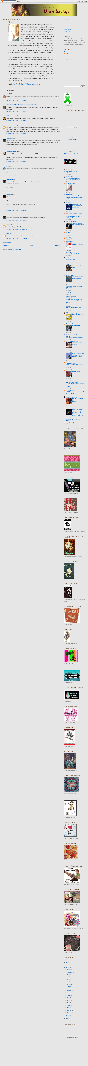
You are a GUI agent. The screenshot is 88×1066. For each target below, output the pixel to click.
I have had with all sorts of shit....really (78, 315)
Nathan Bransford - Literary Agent (73, 263)
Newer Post (6, 245)
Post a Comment (7, 242)
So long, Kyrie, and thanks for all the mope (74, 365)
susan (7, 233)
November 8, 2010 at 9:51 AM (16, 211)
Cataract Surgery (18, 84)
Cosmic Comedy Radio (78, 1050)
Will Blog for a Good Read (71, 154)
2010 (67, 967)
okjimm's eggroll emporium (73, 313)
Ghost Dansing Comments (72, 408)
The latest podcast (70, 234)
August (69, 995)
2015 (67, 960)
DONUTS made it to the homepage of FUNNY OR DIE (75, 392)
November (70, 972)
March (69, 1008)
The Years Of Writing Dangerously (74, 337)
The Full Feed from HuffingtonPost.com (71, 297)
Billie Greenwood (10, 116)
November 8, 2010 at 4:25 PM (16, 229)
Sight (10, 22)
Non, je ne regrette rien (72, 341)
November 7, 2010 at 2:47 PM (16, 147)
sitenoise (66, 54)
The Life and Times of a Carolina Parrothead (74, 214)
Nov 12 (71, 979)
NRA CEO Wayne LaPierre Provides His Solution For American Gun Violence (75, 385)
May (68, 1003)
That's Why (69, 238)
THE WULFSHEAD (71, 222)
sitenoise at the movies (71, 397)
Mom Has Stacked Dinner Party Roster (73, 308)
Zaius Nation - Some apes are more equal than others (73, 381)
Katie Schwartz (70, 390)
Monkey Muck (69, 242)
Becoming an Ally (76, 325)
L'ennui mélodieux (70, 363)
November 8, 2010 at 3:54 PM (16, 220)
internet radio (69, 1050)
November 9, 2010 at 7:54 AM (16, 238)
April (68, 1005)
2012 (67, 962)
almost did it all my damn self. (77, 343)
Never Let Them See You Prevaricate (75, 254)
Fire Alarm (75, 185)
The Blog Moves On (70, 259)
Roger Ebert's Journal (71, 423)
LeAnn (8, 93)
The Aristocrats (70, 203)
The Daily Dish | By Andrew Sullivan (73, 335)
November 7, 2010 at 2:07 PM (16, 134)
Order (34, 84)
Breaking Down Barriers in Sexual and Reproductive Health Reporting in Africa (74, 300)
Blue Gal (68, 232)
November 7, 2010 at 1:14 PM (16, 100)
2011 (67, 965)
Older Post (57, 245)
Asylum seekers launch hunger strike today (77, 277)
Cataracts (28, 84)
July (68, 998)
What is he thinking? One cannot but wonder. (78, 224)
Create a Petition (73, 139)
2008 (67, 1018)
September (70, 993)
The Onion (68, 306)
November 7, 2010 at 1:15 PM (16, 111)
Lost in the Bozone (70, 183)
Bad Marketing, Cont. (71, 173)
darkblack (9, 194)
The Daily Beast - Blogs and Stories (73, 419)
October (69, 990)
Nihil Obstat (69, 352)
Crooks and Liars (70, 177)
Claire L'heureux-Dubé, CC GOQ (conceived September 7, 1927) (78, 355)
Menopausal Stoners (71, 324)
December (70, 970)
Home (31, 245)
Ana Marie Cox (70, 293)
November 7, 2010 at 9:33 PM (16, 175)
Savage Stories (67, 29)
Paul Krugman (69, 258)
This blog (68, 289)
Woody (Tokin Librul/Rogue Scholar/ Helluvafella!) (19, 105)
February (69, 1010)
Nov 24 (71, 974)
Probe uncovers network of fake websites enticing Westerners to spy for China (74, 197)
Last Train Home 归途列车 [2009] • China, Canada (77, 400)
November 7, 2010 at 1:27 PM (16, 121)
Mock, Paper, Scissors (71, 171)
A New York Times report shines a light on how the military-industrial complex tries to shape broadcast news (78, 412)
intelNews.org (69, 194)
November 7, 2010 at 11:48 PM (17, 190)
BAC (7, 166)
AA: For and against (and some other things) (74, 286)
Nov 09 (71, 982)
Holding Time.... (76, 371)
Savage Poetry (67, 31)
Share (65, 22)
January (69, 1013)
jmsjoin (8, 224)
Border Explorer (70, 275)
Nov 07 (71, 984)
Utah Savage (44, 7)
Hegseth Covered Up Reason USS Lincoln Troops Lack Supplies (74, 179)
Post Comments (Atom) (15, 249)
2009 (67, 1016)
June (68, 1000)
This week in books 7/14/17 (76, 266)
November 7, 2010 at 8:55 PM (16, 162)
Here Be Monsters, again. (13, 125)
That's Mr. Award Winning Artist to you (77, 243)
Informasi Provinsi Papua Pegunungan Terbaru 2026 (77, 205)
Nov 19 (71, 977)
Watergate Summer (71, 370)
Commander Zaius (11, 151)
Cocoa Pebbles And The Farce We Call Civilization (74, 217)
